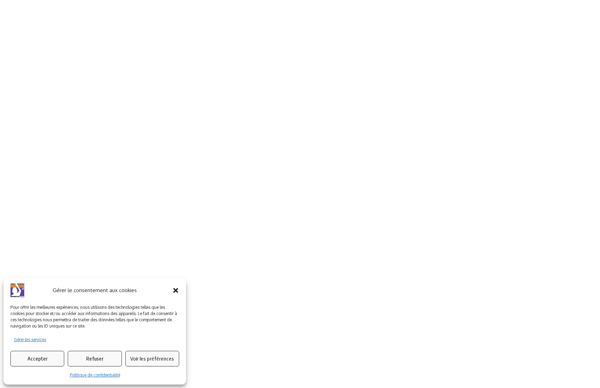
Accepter (37, 358)
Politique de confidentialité (95, 375)
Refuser (94, 358)
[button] (175, 290)
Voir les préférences (152, 358)
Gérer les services (30, 339)
